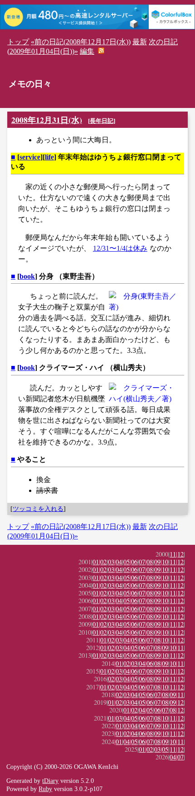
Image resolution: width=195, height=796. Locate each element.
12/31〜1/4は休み (120, 248)
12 (180, 554)
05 (126, 561)
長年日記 (101, 120)
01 (96, 561)
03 (111, 561)
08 (149, 561)
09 (157, 561)
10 (165, 561)
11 (173, 554)
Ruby (45, 788)
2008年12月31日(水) (46, 120)
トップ (18, 42)
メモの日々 (30, 84)
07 (142, 561)
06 (134, 561)
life (49, 157)
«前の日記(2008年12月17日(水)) (81, 42)
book (27, 276)
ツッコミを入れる (38, 508)
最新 (139, 42)
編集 (87, 51)
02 (103, 561)
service (30, 157)
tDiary (50, 780)
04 (119, 561)
